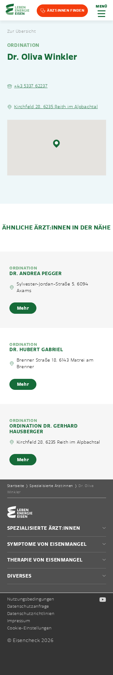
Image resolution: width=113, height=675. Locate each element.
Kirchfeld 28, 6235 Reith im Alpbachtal (56, 106)
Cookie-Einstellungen (29, 628)
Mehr (23, 308)
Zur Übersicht (21, 31)
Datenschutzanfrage (28, 606)
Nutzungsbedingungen (30, 599)
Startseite (15, 486)
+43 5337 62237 (31, 86)
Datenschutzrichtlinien (31, 613)
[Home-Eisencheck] (19, 516)
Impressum (18, 620)
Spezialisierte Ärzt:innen (51, 486)
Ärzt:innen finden (65, 10)
